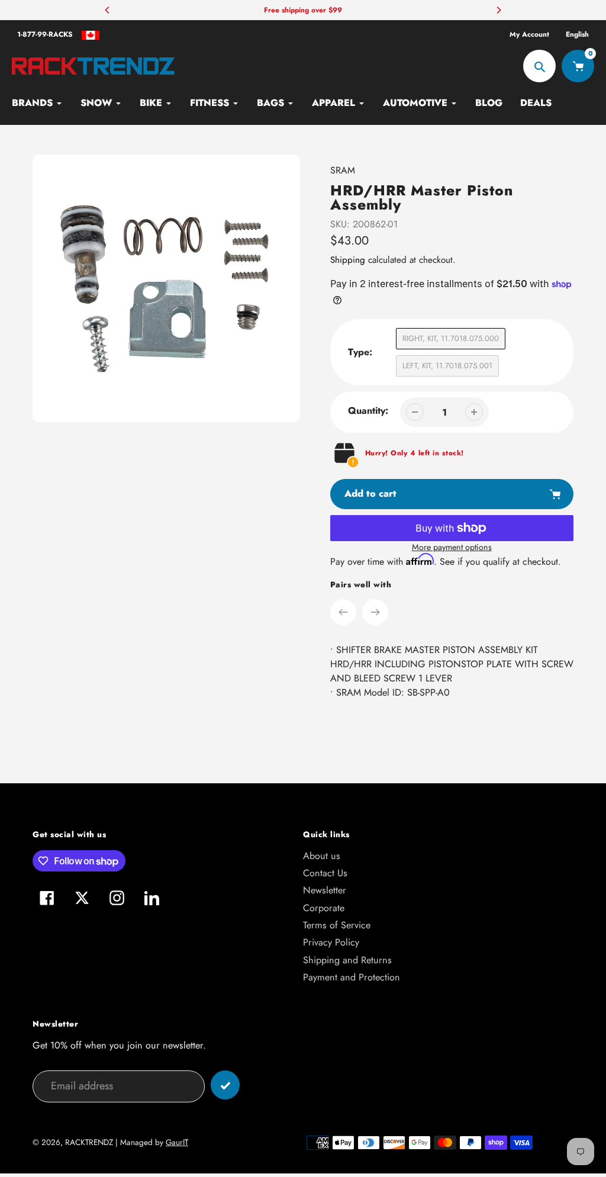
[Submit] (225, 1084)
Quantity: (368, 410)
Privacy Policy (331, 942)
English (577, 34)
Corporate (323, 908)
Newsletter (324, 890)
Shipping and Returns (347, 960)
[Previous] (108, 10)
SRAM (342, 170)
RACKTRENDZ (89, 1142)
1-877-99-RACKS (45, 34)
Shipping (347, 259)
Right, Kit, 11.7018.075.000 (450, 338)
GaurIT (177, 1142)
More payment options (452, 547)
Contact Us (325, 873)
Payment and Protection (351, 977)
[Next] (498, 10)
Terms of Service (336, 925)
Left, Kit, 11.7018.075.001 (447, 365)
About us (321, 856)
